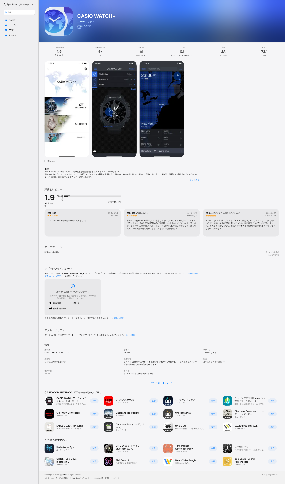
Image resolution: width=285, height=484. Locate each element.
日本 (263, 475)
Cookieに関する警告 (102, 478)
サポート (116, 478)
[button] (19, 20)
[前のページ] (41, 222)
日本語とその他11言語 (212, 362)
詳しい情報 (119, 318)
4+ (46, 373)
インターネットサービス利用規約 (57, 478)
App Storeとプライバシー (81, 478)
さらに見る (194, 179)
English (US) (273, 475)
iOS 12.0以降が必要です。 (56, 362)
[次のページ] (282, 222)
